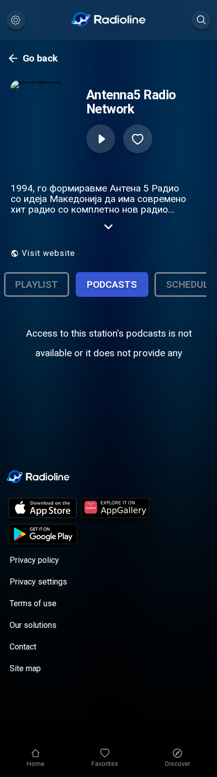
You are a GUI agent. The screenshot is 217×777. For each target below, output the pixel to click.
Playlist (36, 284)
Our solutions (33, 625)
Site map (25, 668)
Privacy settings (38, 582)
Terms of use (33, 603)
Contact (23, 647)
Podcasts (112, 284)
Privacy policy (34, 560)
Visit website (48, 253)
